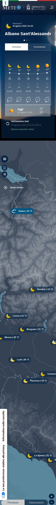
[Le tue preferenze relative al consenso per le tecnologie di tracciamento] (5, 3)
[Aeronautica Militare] (35, 7)
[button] (24, 40)
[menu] (50, 7)
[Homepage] (11, 7)
